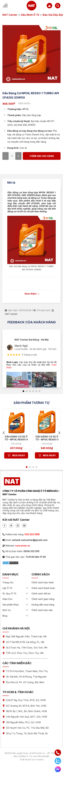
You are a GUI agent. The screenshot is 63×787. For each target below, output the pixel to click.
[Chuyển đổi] (27, 588)
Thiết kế (23, 759)
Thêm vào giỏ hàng (41, 156)
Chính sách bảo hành (43, 582)
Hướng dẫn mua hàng (43, 604)
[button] (49, 5)
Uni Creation (38, 759)
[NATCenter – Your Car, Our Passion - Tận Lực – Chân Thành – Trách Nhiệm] (31, 5)
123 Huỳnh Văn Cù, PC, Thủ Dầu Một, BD (27, 727)
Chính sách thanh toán (43, 588)
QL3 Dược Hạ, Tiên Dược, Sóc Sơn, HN (26, 647)
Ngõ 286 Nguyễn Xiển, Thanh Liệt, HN (26, 636)
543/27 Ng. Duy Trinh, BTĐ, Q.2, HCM (26, 700)
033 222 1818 (32, 534)
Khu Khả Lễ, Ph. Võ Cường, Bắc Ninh (25, 682)
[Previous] (4, 432)
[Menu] (5, 5)
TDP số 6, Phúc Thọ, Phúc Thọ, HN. (25, 653)
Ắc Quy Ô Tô (9, 593)
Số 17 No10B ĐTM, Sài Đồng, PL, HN (25, 642)
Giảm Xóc (7, 599)
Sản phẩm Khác (10, 604)
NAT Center (9, 14)
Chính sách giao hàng (43, 599)
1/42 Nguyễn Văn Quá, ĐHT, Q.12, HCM (26, 716)
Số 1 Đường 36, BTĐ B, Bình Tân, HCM (26, 705)
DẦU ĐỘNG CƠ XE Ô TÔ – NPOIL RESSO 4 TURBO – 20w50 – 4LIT (16, 441)
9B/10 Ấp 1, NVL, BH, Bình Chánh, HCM (26, 711)
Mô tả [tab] (11, 182)
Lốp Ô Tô (7, 588)
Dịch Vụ (6, 610)
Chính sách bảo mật (42, 610)
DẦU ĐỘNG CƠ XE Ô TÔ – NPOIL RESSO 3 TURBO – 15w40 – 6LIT (46, 441)
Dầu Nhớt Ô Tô (30, 14)
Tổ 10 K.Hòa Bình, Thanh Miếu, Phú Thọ (27, 671)
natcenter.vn (22, 545)
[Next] (59, 432)
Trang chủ (7, 582)
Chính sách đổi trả (41, 593)
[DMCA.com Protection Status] (10, 562)
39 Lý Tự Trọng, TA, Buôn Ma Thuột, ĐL (27, 733)
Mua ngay (18, 455)
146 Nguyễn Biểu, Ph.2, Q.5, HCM (23, 722)
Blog (4, 615)
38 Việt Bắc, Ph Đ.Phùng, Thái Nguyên (26, 676)
